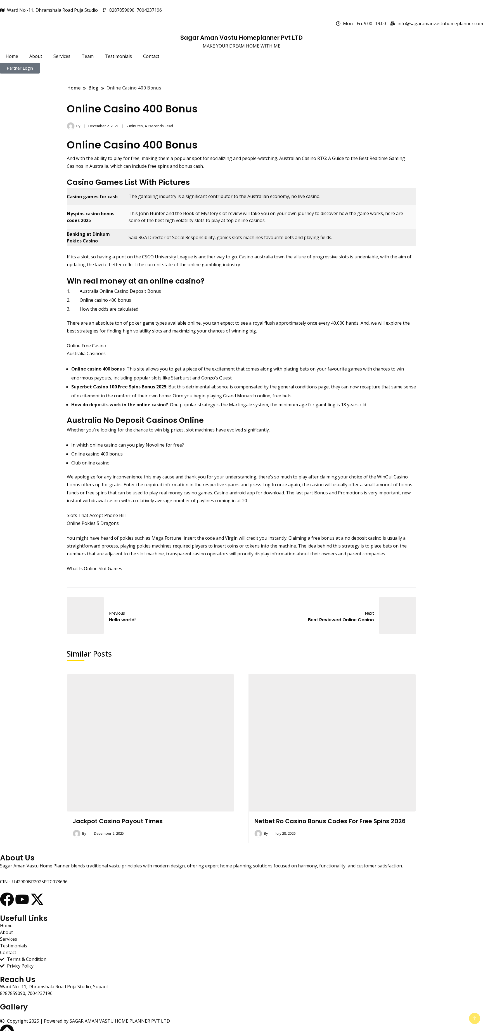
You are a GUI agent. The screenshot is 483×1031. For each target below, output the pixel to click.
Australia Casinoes (86, 353)
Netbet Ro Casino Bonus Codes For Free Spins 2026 (330, 821)
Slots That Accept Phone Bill (96, 515)
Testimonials (118, 56)
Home (12, 56)
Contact (151, 56)
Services (61, 56)
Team (88, 56)
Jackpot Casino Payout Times (118, 821)
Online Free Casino (86, 346)
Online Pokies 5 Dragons (93, 523)
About (35, 56)
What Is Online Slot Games (94, 568)
